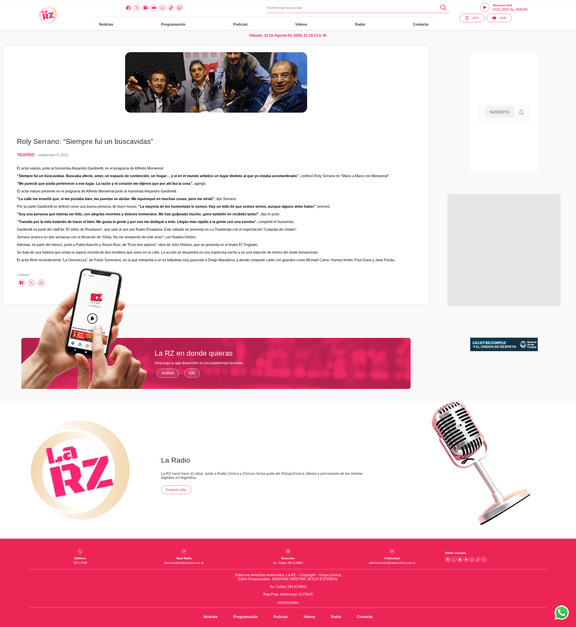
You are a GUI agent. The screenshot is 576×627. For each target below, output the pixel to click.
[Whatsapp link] (162, 8)
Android (168, 373)
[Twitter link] (137, 8)
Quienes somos (288, 602)
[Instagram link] (145, 8)
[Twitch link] (179, 8)
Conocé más (176, 490)
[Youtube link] (154, 8)
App (475, 18)
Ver (503, 18)
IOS (192, 373)
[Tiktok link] (171, 8)
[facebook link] (128, 8)
